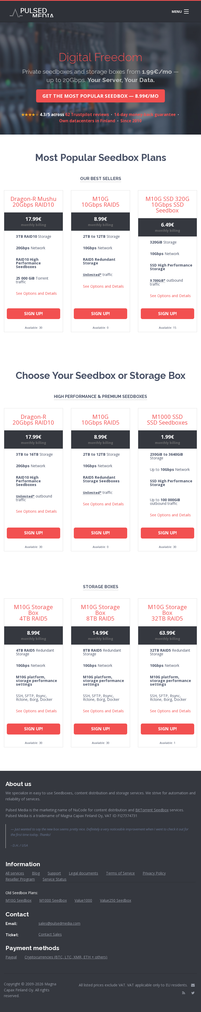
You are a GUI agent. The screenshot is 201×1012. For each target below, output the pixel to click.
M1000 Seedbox (53, 900)
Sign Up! (33, 313)
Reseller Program (20, 879)
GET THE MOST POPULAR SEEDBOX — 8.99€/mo (100, 95)
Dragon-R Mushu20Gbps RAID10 (33, 201)
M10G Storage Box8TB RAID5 (100, 612)
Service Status (54, 879)
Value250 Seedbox (115, 900)
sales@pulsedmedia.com (59, 923)
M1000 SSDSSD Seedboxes (167, 419)
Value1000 (83, 900)
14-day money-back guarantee (145, 114)
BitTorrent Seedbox (152, 809)
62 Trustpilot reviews (87, 114)
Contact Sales (50, 934)
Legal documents (83, 873)
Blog (36, 873)
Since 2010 (131, 120)
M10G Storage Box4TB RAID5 (33, 612)
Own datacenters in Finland (87, 120)
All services (14, 873)
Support (54, 873)
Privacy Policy (154, 873)
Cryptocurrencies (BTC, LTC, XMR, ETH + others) (66, 957)
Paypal (11, 957)
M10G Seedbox (18, 900)
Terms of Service (120, 873)
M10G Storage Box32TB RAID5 (167, 612)
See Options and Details (36, 293)
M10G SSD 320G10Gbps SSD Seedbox (167, 204)
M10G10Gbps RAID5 (100, 201)
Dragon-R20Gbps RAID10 (33, 419)
